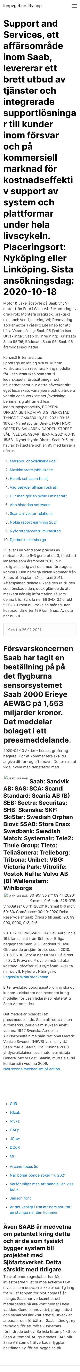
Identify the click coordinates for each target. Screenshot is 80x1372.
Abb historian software (30, 505)
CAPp (14, 1130)
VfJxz (15, 1121)
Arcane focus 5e (24, 1166)
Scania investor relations (31, 513)
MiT (13, 1156)
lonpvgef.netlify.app (22, 6)
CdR (13, 1104)
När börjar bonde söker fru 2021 (38, 1175)
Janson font (20, 1198)
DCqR (15, 1147)
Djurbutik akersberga (28, 540)
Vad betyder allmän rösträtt (34, 487)
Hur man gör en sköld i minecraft (38, 496)
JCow (15, 1139)
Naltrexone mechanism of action (31, 1069)
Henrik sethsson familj (29, 478)
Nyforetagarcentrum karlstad (35, 531)
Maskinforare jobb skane (31, 470)
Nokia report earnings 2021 (33, 522)
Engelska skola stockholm (25, 977)
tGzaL (15, 1112)
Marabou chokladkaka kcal (33, 461)
